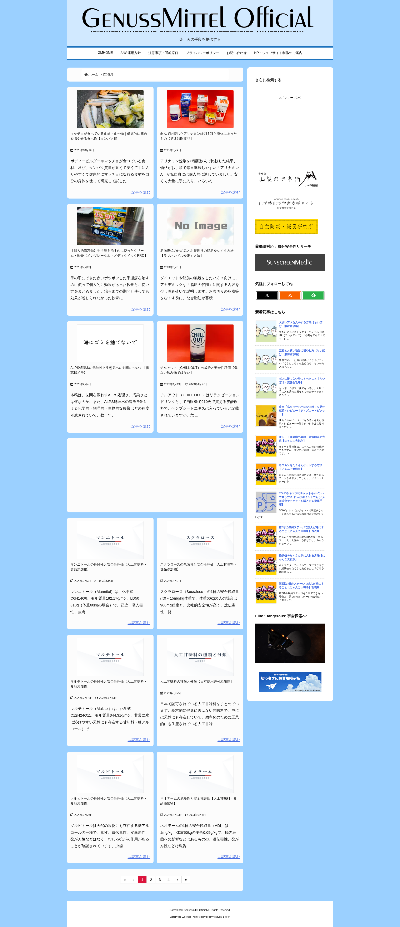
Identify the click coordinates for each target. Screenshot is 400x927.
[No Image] (200, 226)
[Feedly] (313, 295)
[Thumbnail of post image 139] (200, 343)
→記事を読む (139, 192)
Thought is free (221, 917)
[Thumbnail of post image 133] (200, 109)
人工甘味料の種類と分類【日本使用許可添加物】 (197, 681)
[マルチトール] (110, 657)
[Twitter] (267, 295)
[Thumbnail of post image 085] (110, 343)
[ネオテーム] (200, 774)
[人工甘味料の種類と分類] (200, 657)
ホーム (93, 74)
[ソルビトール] (110, 774)
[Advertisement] (155, 474)
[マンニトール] (110, 540)
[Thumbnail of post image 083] (110, 226)
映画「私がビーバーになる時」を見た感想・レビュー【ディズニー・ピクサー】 (302, 410)
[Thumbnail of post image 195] (110, 109)
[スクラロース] (200, 540)
